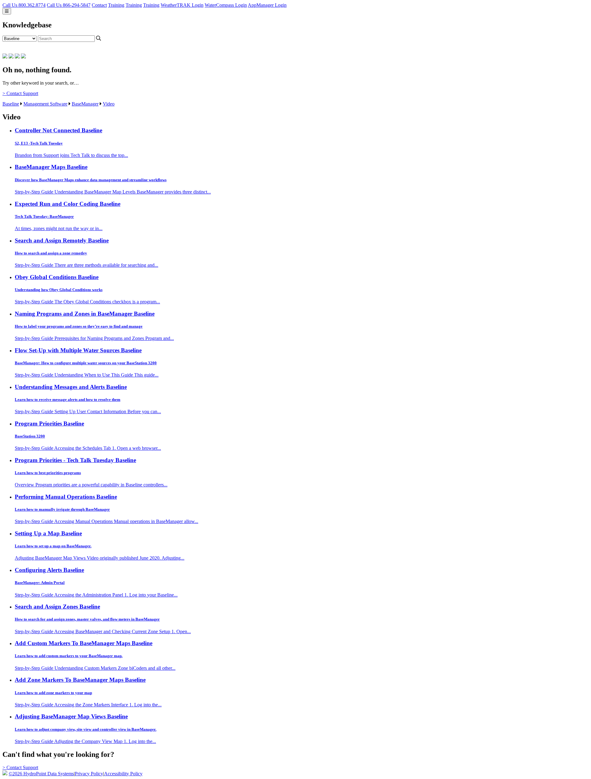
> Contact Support (20, 93)
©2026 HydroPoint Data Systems (41, 773)
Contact (99, 5)
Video (109, 103)
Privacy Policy (89, 773)
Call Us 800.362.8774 (24, 5)
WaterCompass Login (226, 5)
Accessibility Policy (123, 773)
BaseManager (85, 103)
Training (116, 5)
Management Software (45, 103)
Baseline (10, 103)
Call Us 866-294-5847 (68, 5)
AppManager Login (267, 5)
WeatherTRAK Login (182, 5)
